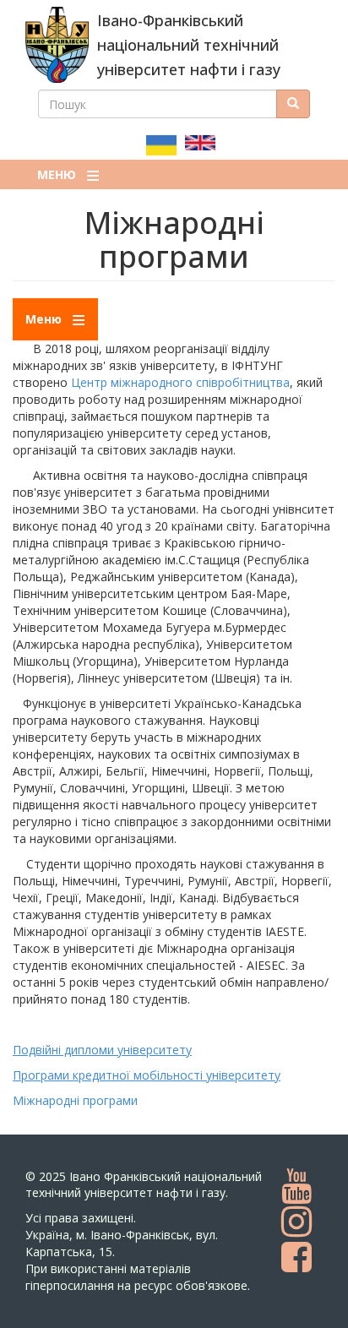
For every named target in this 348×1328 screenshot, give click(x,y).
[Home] (57, 45)
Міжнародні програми (75, 1100)
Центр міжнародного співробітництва (180, 382)
